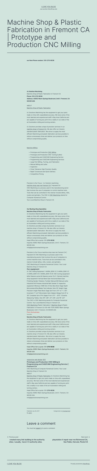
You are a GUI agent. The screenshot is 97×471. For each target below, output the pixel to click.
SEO (44, 360)
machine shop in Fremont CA (36, 129)
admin (30, 413)
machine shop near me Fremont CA (39, 185)
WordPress (86, 463)
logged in (39, 428)
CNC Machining (55, 195)
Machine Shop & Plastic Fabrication (39, 108)
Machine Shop (56, 305)
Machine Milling (32, 148)
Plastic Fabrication (44, 376)
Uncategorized (66, 411)
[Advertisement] (48, 78)
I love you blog (48, 7)
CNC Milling (52, 152)
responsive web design (34, 360)
